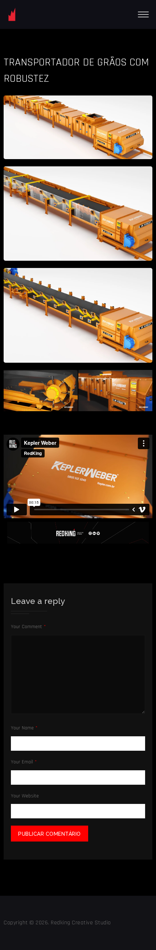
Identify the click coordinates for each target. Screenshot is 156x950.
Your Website (25, 796)
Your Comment (28, 626)
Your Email (24, 762)
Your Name (24, 728)
